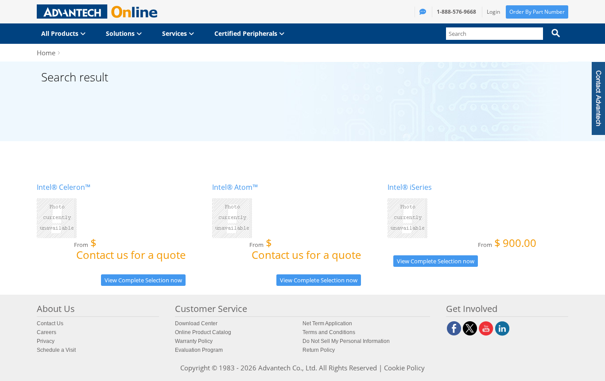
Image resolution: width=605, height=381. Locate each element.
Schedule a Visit (56, 350)
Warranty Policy (194, 341)
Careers (46, 332)
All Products (60, 33)
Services (175, 33)
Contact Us (50, 323)
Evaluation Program (199, 350)
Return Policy (318, 350)
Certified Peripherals (246, 33)
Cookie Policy (404, 367)
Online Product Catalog (203, 332)
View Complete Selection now (143, 280)
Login (493, 11)
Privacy (45, 341)
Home (46, 52)
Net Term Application (327, 323)
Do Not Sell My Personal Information (346, 341)
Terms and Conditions (328, 332)
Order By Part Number (537, 11)
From (130, 250)
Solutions (121, 33)
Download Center (196, 323)
